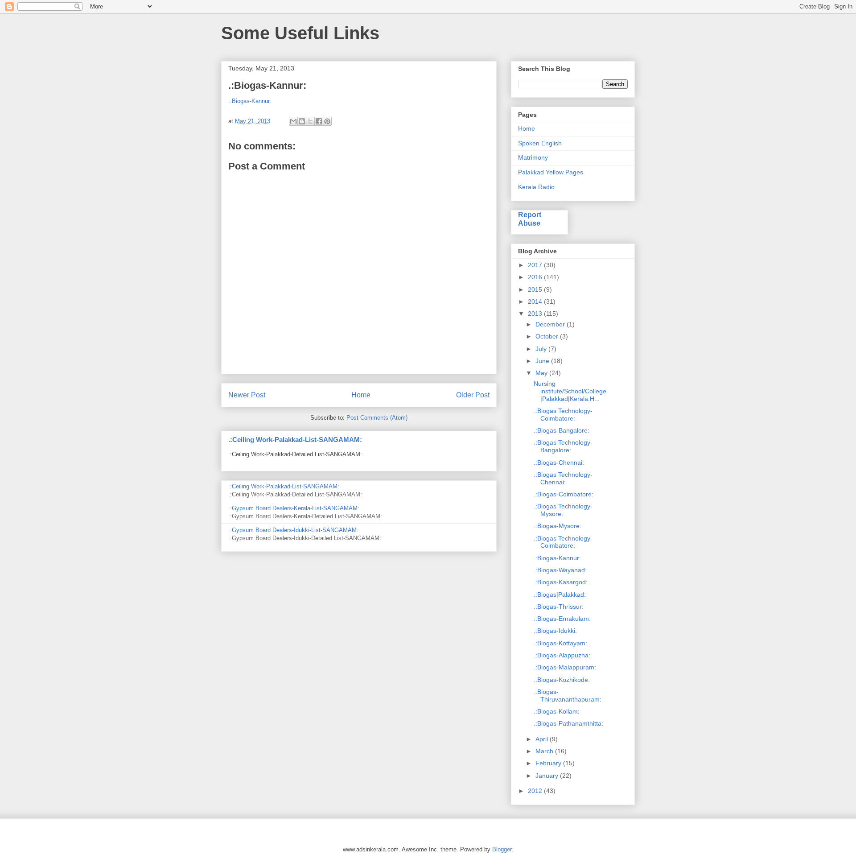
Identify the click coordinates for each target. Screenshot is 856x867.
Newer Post (246, 395)
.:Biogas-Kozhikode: (562, 679)
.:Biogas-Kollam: (557, 711)
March (545, 751)
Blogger (501, 849)
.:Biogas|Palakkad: (560, 594)
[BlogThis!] (301, 121)
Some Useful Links (300, 33)
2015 (536, 289)
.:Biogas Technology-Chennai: (563, 478)
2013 (536, 313)
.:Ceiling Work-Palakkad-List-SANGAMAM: (295, 439)
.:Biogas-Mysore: (557, 525)
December (551, 324)
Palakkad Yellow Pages (550, 172)
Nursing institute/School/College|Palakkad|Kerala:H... (570, 391)
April (542, 739)
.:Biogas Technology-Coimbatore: (563, 414)
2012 (536, 790)
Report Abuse (529, 219)
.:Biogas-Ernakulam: (562, 618)
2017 (536, 264)
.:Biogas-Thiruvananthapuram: (567, 695)
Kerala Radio (536, 186)
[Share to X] (310, 121)
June (543, 360)
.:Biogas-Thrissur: (559, 606)
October (547, 336)
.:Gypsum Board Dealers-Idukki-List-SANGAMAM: (293, 530)
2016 (536, 277)
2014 (536, 301)
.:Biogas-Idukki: (555, 630)
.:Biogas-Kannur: (250, 101)
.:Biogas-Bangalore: (561, 430)
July (541, 348)
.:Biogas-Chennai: (559, 462)
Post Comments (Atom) (376, 417)
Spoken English (540, 143)
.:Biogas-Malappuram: (565, 667)
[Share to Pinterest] (327, 121)
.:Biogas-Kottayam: (560, 643)
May (542, 372)
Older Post (473, 395)
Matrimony (533, 157)
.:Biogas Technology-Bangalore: (563, 446)
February (549, 763)
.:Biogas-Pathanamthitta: (568, 723)
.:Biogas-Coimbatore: (563, 494)
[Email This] (293, 121)
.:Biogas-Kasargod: (561, 582)
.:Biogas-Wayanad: (560, 570)
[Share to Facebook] (318, 121)
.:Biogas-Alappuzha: (562, 655)
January (547, 775)
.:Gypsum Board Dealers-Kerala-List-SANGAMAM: (293, 508)
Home (360, 395)
